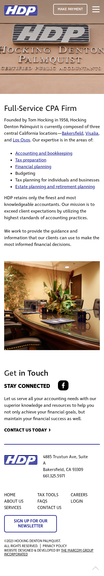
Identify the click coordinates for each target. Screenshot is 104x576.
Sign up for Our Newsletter (30, 523)
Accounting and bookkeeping (43, 153)
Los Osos (21, 140)
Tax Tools (47, 495)
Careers (79, 495)
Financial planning (33, 167)
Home (10, 495)
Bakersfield (72, 133)
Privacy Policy (55, 546)
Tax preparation (30, 160)
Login (77, 501)
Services (12, 508)
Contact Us (49, 508)
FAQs (42, 501)
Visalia (91, 133)
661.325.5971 (54, 476)
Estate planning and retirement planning (55, 187)
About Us (13, 501)
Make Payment (70, 9)
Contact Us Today (25, 430)
